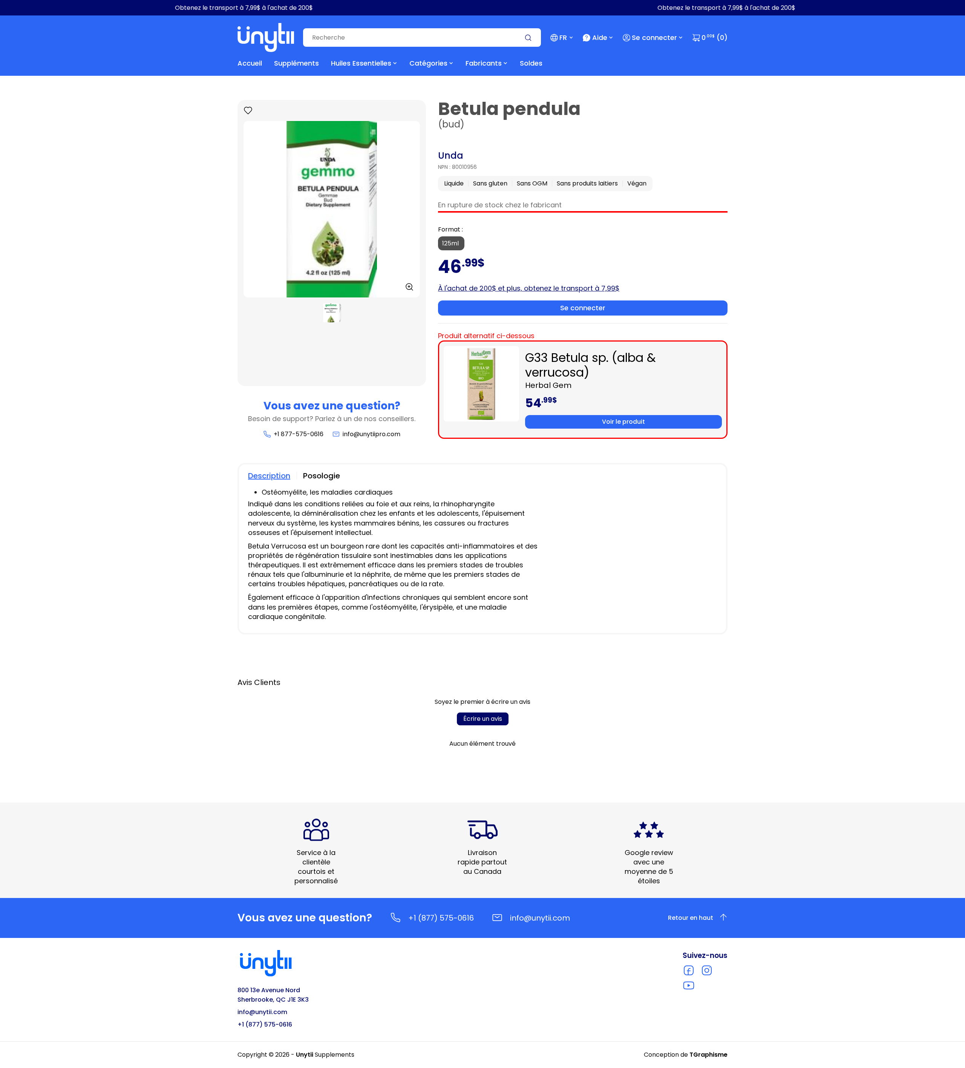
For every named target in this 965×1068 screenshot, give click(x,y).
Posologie (321, 476)
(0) (715, 37)
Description (269, 476)
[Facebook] (689, 970)
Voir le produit (623, 421)
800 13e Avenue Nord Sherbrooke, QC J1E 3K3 (273, 995)
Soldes (531, 63)
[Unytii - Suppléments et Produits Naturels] (265, 37)
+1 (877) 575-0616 (441, 918)
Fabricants (484, 63)
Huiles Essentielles (361, 63)
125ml (451, 243)
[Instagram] (707, 970)
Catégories (428, 63)
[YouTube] (689, 985)
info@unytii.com (540, 918)
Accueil (249, 63)
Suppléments (296, 63)
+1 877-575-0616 (298, 434)
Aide (599, 37)
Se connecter (654, 37)
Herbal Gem (548, 385)
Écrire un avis (482, 718)
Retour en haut (690, 917)
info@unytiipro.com (371, 434)
